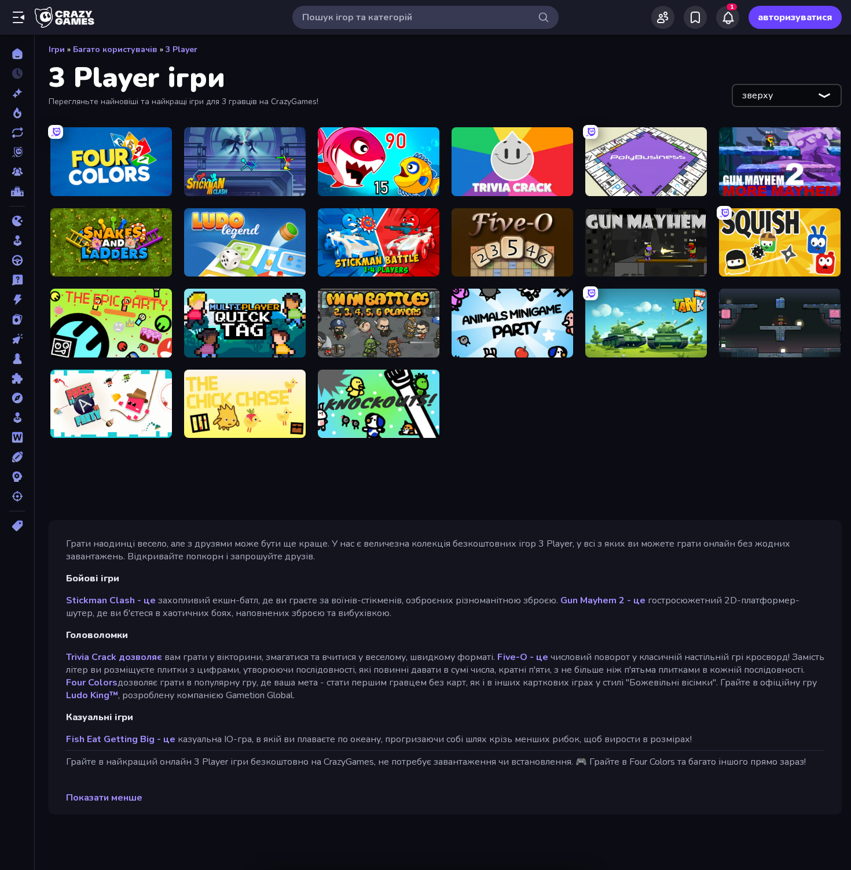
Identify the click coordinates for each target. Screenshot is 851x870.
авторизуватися (795, 17)
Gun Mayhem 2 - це (602, 600)
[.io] (17, 221)
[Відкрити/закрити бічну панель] (18, 17)
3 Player (181, 49)
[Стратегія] (17, 476)
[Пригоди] (17, 398)
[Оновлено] (17, 132)
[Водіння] (17, 260)
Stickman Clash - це (111, 600)
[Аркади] (17, 240)
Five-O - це (522, 657)
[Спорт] (17, 457)
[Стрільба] (17, 496)
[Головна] (17, 54)
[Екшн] (17, 299)
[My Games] (695, 17)
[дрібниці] (17, 280)
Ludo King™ (92, 695)
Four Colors (92, 682)
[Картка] (17, 319)
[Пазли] (17, 378)
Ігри (57, 49)
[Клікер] (17, 339)
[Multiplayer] (17, 172)
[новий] (17, 93)
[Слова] (17, 437)
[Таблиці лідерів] (17, 191)
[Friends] (662, 17)
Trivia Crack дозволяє (114, 657)
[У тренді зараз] (17, 113)
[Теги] (17, 526)
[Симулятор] (17, 417)
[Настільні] (17, 358)
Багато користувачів (115, 49)
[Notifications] (727, 17)
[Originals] (17, 152)
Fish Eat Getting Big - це (120, 739)
